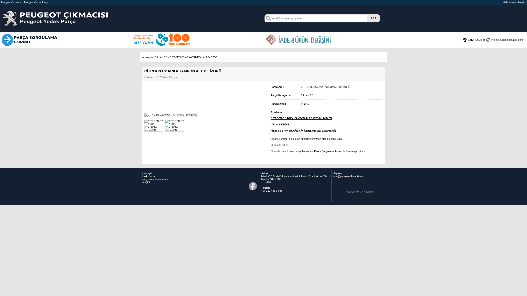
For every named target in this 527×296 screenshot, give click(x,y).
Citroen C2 (161, 57)
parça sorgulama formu (155, 179)
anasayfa (147, 173)
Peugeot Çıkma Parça (36, 2)
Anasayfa (147, 57)
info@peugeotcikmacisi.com (349, 176)
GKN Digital (367, 191)
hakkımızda (148, 176)
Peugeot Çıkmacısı (11, 2)
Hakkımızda (509, 2)
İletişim (522, 2)
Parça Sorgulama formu (328, 151)
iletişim (146, 182)
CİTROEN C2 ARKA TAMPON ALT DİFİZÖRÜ (194, 57)
